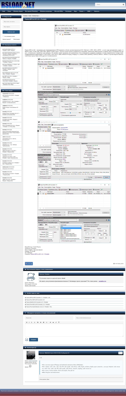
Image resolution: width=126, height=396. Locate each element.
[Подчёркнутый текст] (31, 322)
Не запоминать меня (10, 36)
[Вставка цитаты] (53, 322)
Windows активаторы (46, 11)
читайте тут (102, 281)
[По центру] (40, 322)
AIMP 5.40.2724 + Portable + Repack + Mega (10, 77)
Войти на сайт (11, 32)
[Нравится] (31, 263)
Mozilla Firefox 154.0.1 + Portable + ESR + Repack (9, 50)
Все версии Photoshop (31, 11)
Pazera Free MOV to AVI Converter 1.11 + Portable (38, 304)
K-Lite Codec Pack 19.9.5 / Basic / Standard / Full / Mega (11, 84)
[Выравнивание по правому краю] (43, 322)
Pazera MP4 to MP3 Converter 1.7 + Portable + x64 (38, 297)
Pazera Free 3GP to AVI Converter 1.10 (35, 299)
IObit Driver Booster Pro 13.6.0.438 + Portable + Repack (10, 80)
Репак (9, 11)
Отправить (33, 339)
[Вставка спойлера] (58, 322)
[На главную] (22, 4)
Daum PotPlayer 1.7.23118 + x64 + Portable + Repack (11, 65)
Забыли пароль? (7, 39)
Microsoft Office (59, 11)
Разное (81, 11)
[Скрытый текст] (50, 322)
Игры (75, 11)
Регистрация (17, 39)
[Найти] (123, 4)
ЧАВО (88, 11)
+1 (28, 263)
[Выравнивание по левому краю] (37, 322)
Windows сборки (18, 11)
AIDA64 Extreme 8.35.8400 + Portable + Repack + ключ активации (10, 69)
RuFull (47, 353)
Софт (3, 11)
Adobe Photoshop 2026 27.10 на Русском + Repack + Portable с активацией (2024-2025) (11, 54)
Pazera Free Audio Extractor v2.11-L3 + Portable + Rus (39, 306)
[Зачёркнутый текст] (34, 322)
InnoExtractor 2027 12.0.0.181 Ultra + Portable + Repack (10, 73)
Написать (96, 11)
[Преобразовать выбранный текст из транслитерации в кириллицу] (56, 322)
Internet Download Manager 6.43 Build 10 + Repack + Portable (11, 58)
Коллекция (68, 11)
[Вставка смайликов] (46, 322)
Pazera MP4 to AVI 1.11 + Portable (40, 254)
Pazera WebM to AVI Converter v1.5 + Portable (37, 302)
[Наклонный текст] (29, 322)
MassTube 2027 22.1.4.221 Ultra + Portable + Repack (11, 61)
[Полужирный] (26, 322)
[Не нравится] (26, 263)
